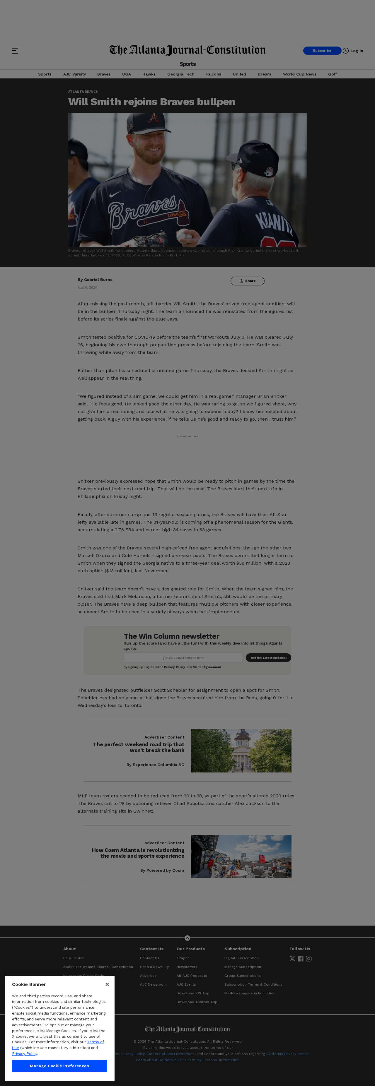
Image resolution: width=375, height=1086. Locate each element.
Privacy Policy (24, 1053)
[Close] (107, 984)
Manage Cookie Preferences (59, 1066)
